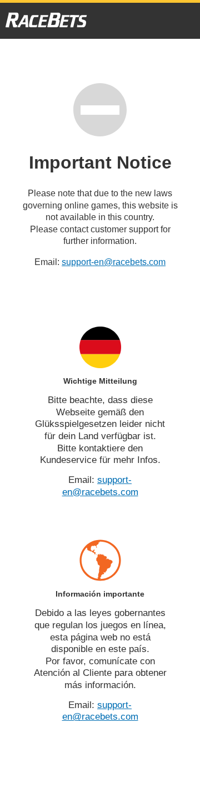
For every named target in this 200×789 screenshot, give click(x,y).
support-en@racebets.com (114, 262)
